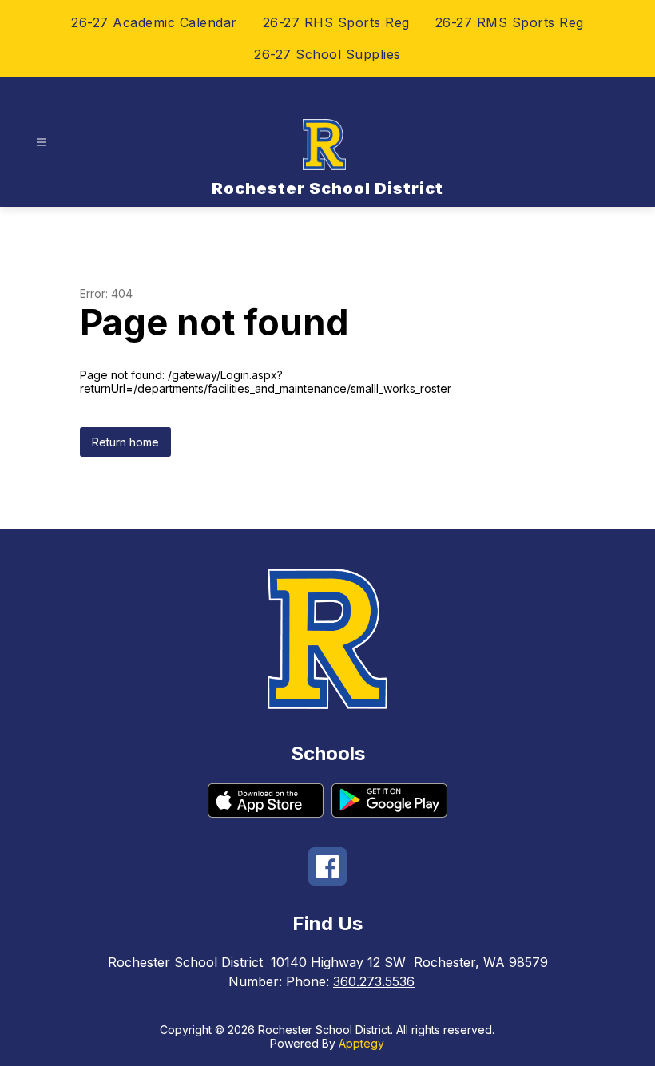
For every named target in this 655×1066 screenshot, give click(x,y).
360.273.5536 (374, 981)
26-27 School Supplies (327, 54)
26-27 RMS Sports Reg (509, 22)
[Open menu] (41, 142)
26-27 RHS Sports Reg (336, 22)
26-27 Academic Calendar (154, 22)
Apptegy (361, 1043)
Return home (125, 442)
